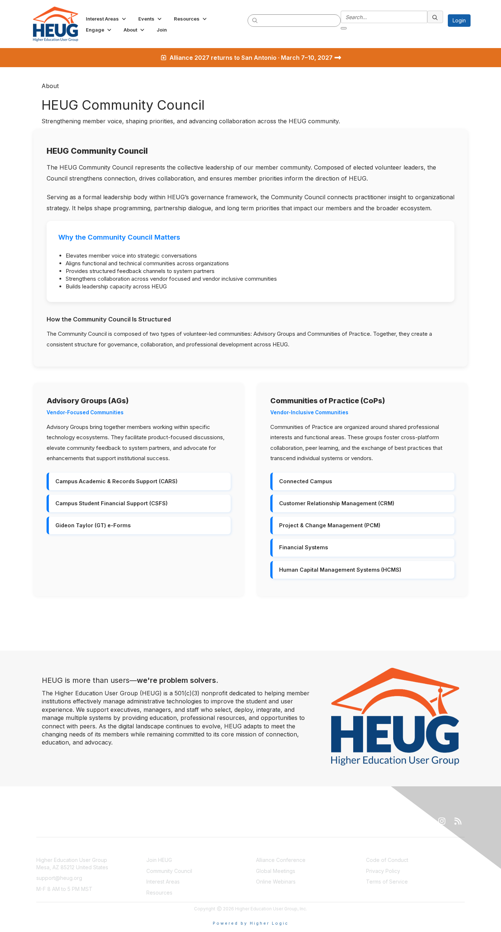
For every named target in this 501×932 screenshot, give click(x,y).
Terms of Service (387, 881)
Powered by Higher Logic (251, 923)
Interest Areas (163, 881)
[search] (255, 20)
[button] (106, 18)
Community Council (169, 871)
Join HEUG (159, 860)
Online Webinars (276, 881)
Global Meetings (275, 871)
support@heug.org (59, 878)
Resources (159, 892)
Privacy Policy (383, 871)
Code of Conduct (387, 860)
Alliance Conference (281, 860)
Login (459, 20)
